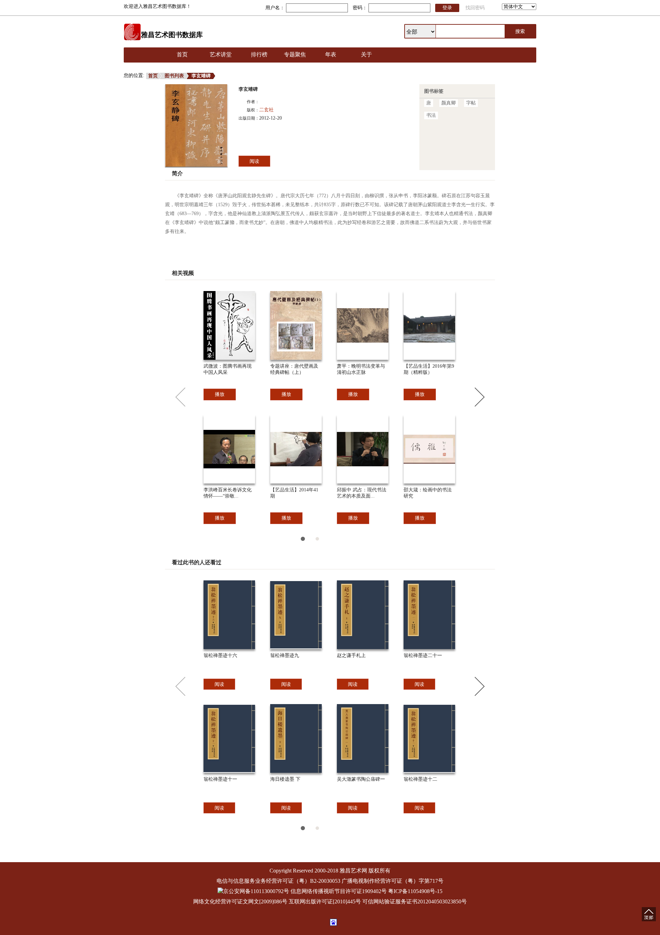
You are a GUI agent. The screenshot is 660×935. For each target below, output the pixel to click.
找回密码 (475, 7)
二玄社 (266, 109)
